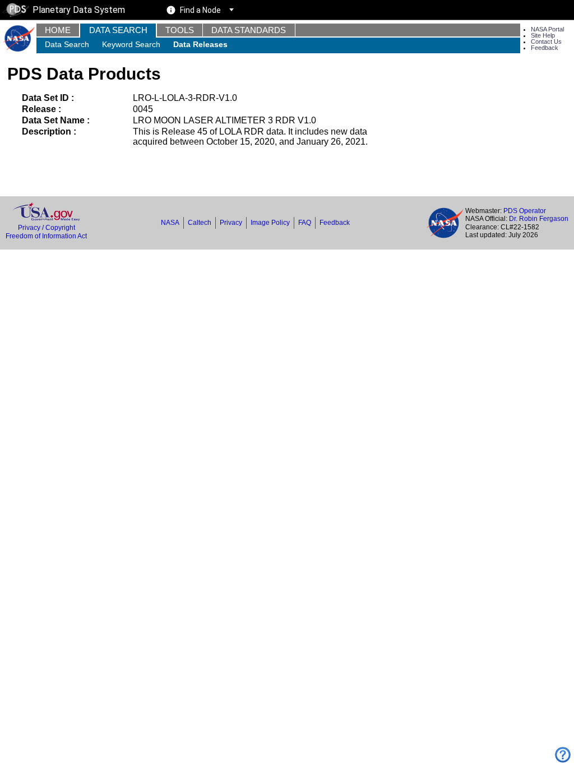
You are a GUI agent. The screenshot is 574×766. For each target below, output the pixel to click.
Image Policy (270, 223)
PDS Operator (524, 211)
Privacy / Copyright (46, 228)
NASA (170, 223)
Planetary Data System (79, 9)
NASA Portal (547, 29)
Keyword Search (131, 44)
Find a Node (200, 10)
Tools (179, 30)
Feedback (544, 47)
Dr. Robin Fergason (538, 219)
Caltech (199, 223)
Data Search (118, 30)
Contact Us (546, 41)
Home (58, 30)
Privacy (231, 223)
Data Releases (200, 44)
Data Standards (248, 30)
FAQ (304, 223)
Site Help (543, 35)
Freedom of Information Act (46, 236)
